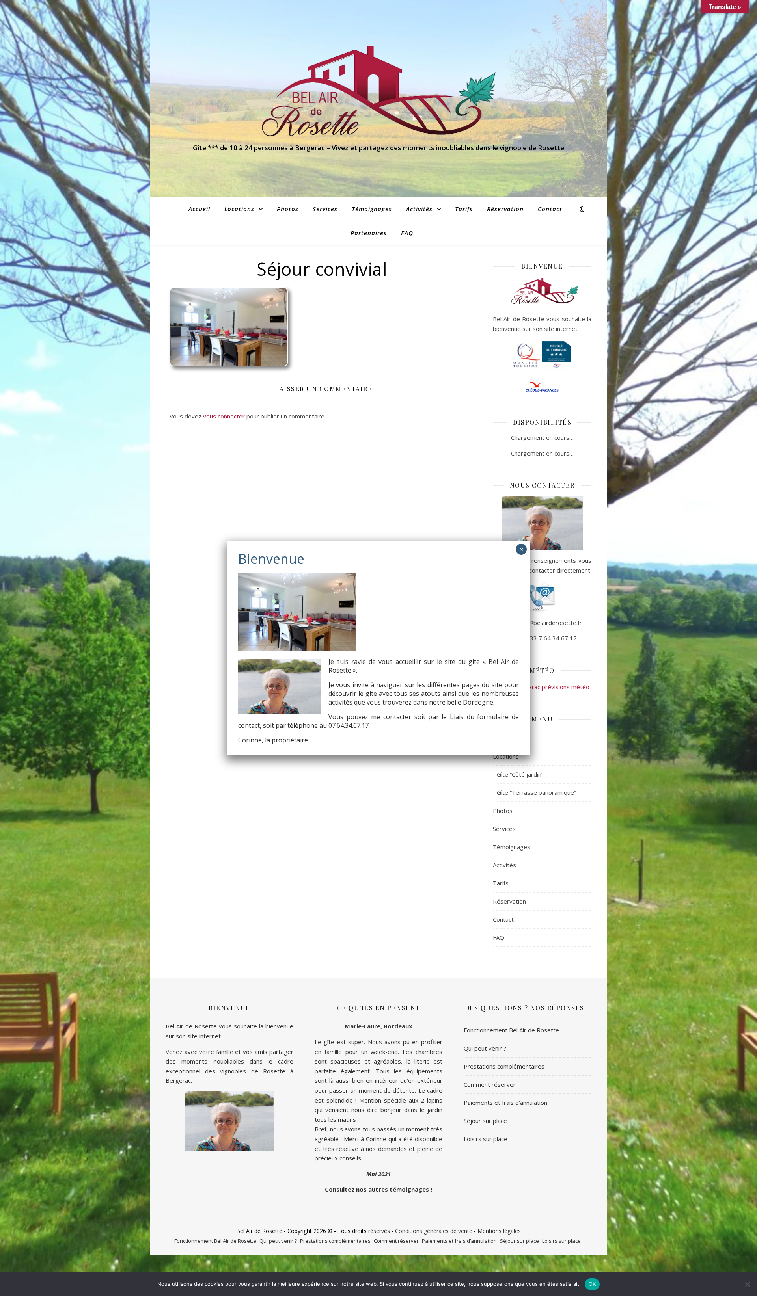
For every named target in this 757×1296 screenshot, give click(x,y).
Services (325, 209)
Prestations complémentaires (504, 1066)
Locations (239, 209)
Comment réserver (490, 1084)
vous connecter (224, 416)
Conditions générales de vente (433, 1231)
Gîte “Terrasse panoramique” (536, 792)
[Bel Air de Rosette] (378, 91)
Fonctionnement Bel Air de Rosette (511, 1030)
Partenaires (369, 233)
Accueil (199, 209)
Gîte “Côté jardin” (520, 774)
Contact (550, 209)
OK (592, 1284)
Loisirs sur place (485, 1139)
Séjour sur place (485, 1121)
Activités (419, 209)
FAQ (407, 233)
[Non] (747, 1284)
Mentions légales (499, 1231)
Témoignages (372, 209)
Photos (287, 209)
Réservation (505, 209)
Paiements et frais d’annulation (505, 1102)
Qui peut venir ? (485, 1048)
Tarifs (464, 209)
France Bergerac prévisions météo (542, 687)
